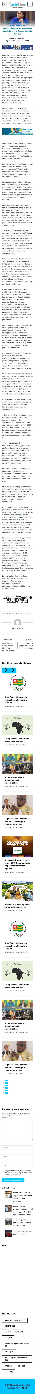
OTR (8, 1366)
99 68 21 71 (17, 600)
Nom (5, 1147)
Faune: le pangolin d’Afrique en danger (26, 644)
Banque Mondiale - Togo (11, 613)
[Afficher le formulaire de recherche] (4, 4)
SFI (29, 613)
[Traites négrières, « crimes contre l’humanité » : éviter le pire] (8, 1221)
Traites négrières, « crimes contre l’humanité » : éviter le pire (22, 1222)
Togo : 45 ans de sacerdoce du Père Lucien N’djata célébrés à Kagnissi (17, 821)
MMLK (9, 1352)
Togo (9, 1372)
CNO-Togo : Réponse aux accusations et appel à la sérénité (15, 700)
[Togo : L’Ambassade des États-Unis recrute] (8, 1233)
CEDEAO (10, 1326)
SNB (21, 1366)
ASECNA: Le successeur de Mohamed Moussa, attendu (8, 645)
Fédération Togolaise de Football (17, 1345)
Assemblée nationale (15, 1320)
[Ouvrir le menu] (30, 4)
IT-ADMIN (23, 1388)
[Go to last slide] (5, 670)
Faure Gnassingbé (14, 1332)
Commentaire (8, 1117)
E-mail (6, 1156)
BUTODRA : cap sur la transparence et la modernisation (14, 780)
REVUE (23, 613)
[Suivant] (12, 670)
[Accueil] (4, 23)
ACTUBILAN (19, 38)
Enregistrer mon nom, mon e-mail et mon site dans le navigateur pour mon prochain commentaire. (18, 1173)
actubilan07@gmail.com (17, 602)
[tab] (6, 1080)
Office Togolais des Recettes (16, 1359)
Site (4, 1165)
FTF (8, 1338)
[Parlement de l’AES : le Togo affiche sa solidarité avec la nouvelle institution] (8, 1194)
